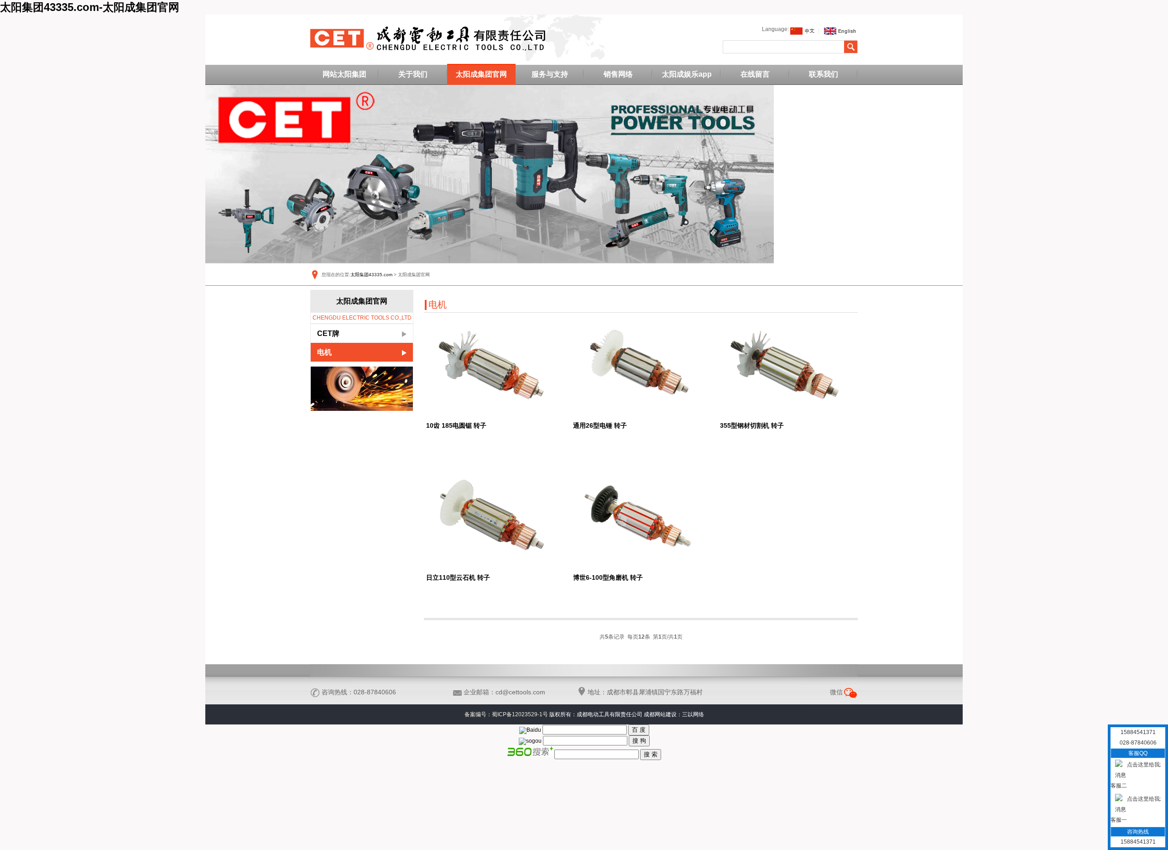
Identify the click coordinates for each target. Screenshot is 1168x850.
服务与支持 (550, 74)
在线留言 (755, 74)
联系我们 (823, 74)
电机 (324, 352)
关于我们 (413, 74)
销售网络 (618, 74)
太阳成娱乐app (687, 74)
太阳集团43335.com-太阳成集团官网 (89, 7)
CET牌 (328, 333)
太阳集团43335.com (371, 274)
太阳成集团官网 (481, 74)
